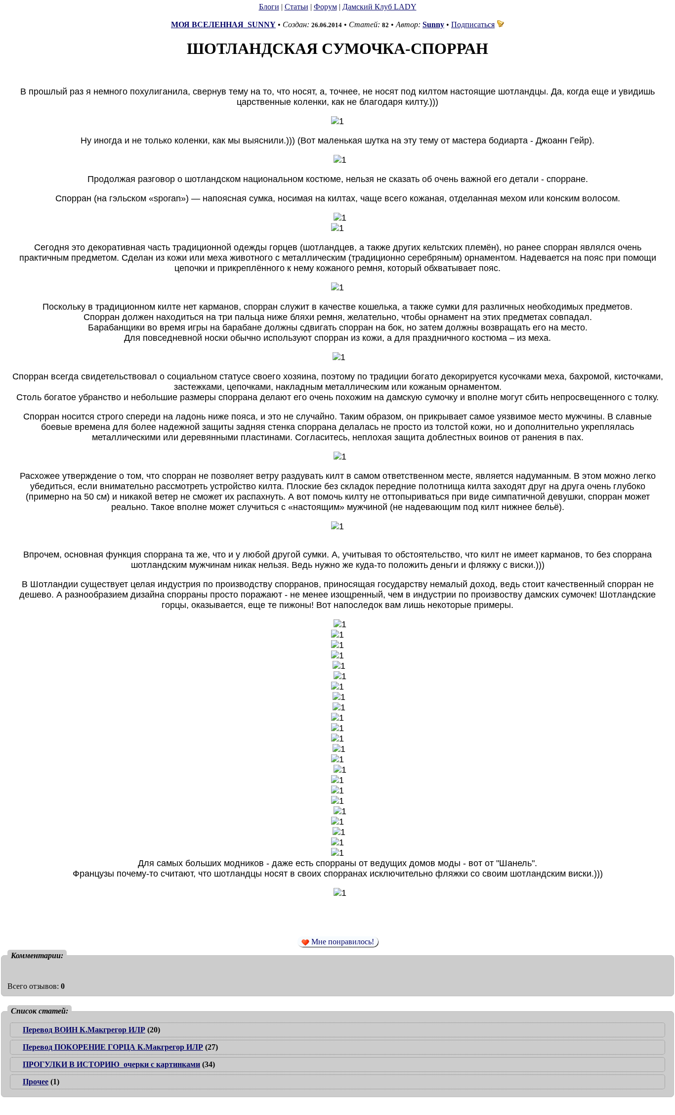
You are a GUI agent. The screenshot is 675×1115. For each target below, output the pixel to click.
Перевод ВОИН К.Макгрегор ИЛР (84, 1029)
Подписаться (473, 24)
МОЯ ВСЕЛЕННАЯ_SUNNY (223, 24)
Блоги (269, 6)
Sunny (433, 24)
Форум (325, 6)
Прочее (35, 1081)
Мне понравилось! (341, 941)
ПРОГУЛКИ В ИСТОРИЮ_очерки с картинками (111, 1064)
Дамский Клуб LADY (379, 6)
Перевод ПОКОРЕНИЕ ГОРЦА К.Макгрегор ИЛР (113, 1047)
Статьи (296, 6)
